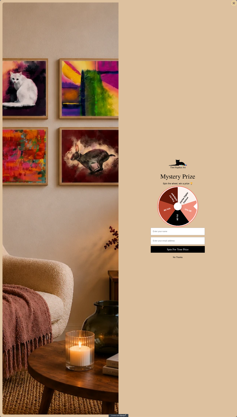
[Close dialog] (234, 3)
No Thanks (178, 257)
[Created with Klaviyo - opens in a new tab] (118, 415)
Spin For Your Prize (178, 249)
